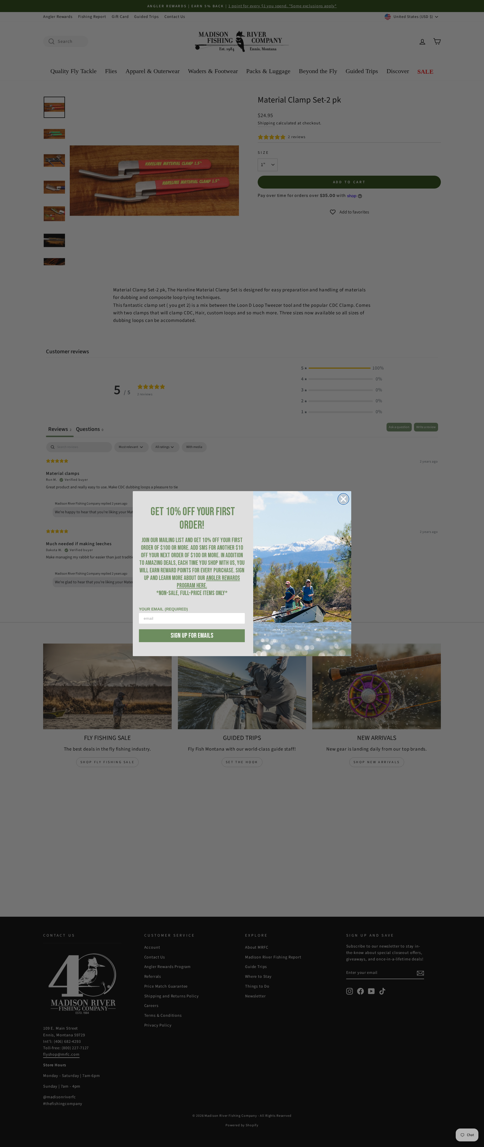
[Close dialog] (343, 499)
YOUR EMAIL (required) (163, 609)
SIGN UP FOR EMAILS (192, 635)
